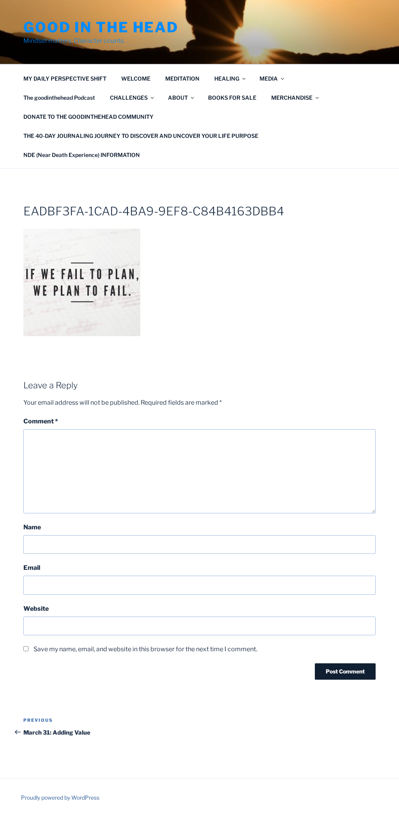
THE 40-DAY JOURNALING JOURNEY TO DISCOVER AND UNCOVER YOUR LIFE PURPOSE (140, 135)
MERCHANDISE (291, 97)
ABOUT (178, 97)
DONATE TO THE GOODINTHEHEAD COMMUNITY (88, 116)
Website (36, 608)
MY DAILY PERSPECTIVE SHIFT (64, 78)
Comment (40, 421)
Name (32, 527)
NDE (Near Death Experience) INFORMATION (81, 155)
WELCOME (135, 78)
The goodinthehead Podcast (59, 97)
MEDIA (269, 78)
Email (31, 567)
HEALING (226, 78)
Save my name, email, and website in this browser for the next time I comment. (145, 649)
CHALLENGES (129, 97)
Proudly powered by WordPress (60, 797)
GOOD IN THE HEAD (100, 27)
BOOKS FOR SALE (232, 97)
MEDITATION (182, 78)
